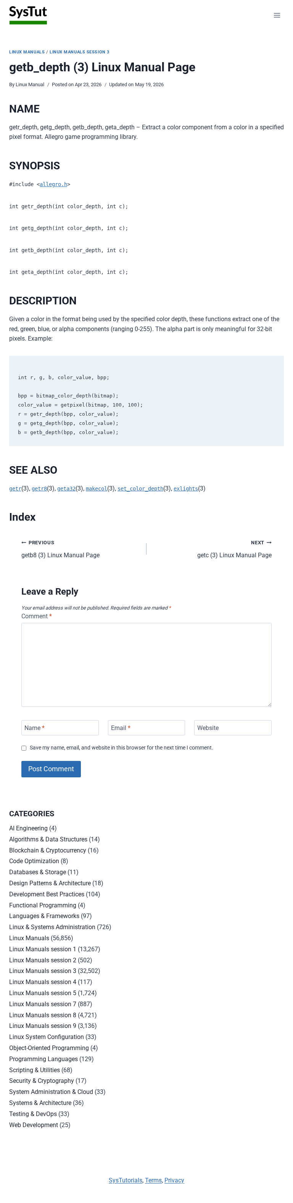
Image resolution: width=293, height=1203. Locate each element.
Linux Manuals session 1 (42, 949)
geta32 (66, 489)
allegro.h (53, 184)
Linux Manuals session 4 (42, 982)
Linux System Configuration (46, 1037)
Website (208, 727)
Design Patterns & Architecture (50, 883)
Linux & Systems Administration (52, 927)
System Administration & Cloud (51, 1091)
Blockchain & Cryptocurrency (47, 850)
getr (15, 489)
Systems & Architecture (40, 1103)
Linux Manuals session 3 (79, 52)
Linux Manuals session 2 (42, 960)
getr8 (39, 489)
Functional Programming (42, 905)
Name (34, 727)
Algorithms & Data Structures (48, 839)
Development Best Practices (46, 894)
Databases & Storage (37, 872)
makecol (96, 489)
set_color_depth (140, 489)
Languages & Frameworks (44, 916)
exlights (186, 489)
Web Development (33, 1125)
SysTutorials (125, 1180)
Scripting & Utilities (34, 1070)
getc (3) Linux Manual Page (234, 549)
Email (120, 727)
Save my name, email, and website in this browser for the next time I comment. (121, 748)
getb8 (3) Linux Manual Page (60, 549)
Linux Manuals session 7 (42, 1004)
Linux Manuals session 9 (42, 1025)
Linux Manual (30, 84)
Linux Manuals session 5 (42, 993)
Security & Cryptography (41, 1080)
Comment (36, 616)
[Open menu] (277, 15)
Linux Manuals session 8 (42, 1015)
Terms (153, 1180)
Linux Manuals (27, 52)
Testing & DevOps (33, 1114)
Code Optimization (34, 861)
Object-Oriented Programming (49, 1048)
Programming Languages (43, 1059)
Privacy (174, 1180)
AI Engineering (28, 828)
